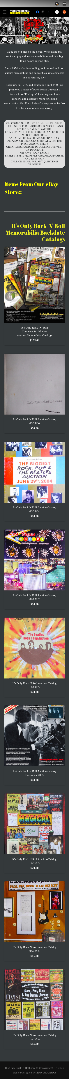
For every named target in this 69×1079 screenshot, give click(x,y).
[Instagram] (43, 12)
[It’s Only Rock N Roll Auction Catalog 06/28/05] (34, 911)
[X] (48, 12)
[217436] (57, 12)
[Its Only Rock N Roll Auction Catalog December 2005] (34, 735)
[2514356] (57, 4)
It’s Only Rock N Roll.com (20, 1068)
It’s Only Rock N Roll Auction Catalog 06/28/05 (35, 949)
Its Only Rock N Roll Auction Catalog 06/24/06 (34, 421)
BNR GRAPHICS (46, 1072)
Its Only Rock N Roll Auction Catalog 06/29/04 (34, 509)
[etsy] (64, 12)
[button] (5, 12)
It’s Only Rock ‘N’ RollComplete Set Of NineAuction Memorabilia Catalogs (34, 331)
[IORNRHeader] (19, 12)
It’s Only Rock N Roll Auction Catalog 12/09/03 (35, 685)
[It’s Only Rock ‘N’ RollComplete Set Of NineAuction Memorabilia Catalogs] (34, 285)
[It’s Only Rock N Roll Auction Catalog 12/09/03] (34, 648)
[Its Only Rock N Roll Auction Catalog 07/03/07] (34, 560)
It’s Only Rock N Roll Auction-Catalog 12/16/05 (34, 861)
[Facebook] (37, 12)
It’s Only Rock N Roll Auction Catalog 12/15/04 (35, 1037)
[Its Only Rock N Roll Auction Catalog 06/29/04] (34, 472)
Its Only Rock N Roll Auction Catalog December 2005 (34, 773)
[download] (64, 4)
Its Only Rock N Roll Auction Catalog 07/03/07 (34, 597)
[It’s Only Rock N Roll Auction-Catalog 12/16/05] (34, 823)
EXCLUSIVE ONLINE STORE (46, 123)
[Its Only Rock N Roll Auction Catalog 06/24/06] (34, 384)
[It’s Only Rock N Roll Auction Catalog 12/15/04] (34, 999)
